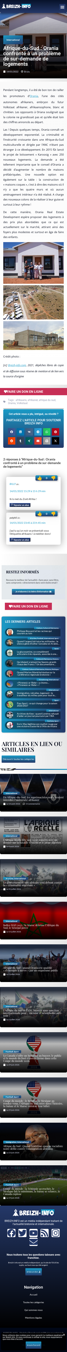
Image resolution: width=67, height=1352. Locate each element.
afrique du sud (47, 400)
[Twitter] (22, 1233)
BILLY (13, 483)
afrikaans (21, 400)
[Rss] (44, 1233)
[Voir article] (33, 263)
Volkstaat (22, 403)
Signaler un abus (21, 505)
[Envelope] (33, 1242)
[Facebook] (11, 1233)
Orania (34, 96)
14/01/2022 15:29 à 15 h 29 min (28, 491)
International (13, 39)
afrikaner (33, 400)
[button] (62, 7)
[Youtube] (33, 1233)
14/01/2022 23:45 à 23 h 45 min (28, 522)
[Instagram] (56, 1233)
